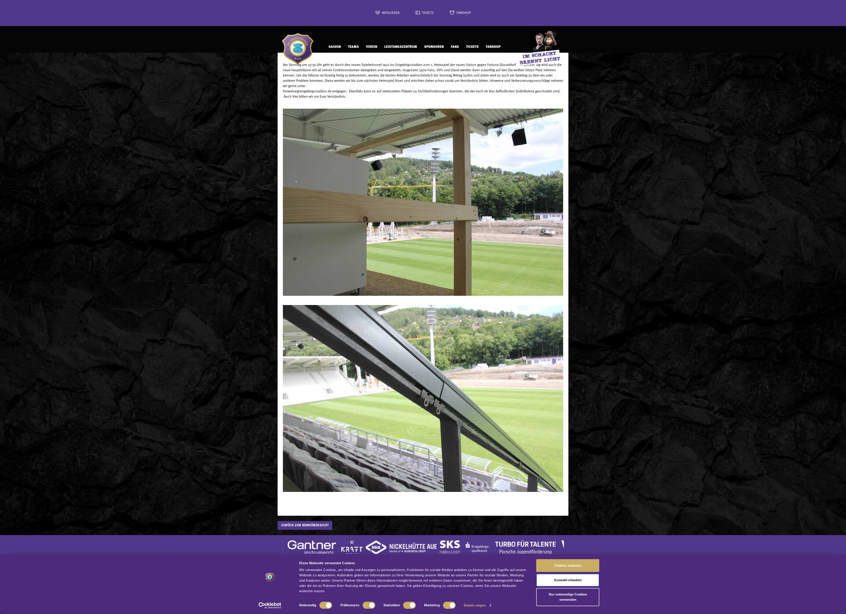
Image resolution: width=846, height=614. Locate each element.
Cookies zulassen (567, 565)
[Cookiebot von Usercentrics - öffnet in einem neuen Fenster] (270, 605)
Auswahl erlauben (568, 580)
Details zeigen (475, 605)
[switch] (369, 605)
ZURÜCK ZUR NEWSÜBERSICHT (305, 525)
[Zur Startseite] (301, 47)
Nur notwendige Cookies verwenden (568, 596)
